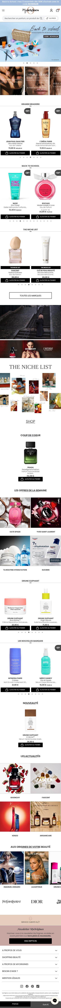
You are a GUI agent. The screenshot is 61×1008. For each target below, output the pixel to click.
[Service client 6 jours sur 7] (49, 80)
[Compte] (51, 10)
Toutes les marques (30, 295)
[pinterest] (32, 986)
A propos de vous (12, 950)
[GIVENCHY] (30, 322)
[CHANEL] (30, 42)
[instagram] (21, 986)
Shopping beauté (11, 957)
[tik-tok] (37, 986)
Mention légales (11, 978)
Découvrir (12, 852)
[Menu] (4, 10)
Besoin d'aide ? (10, 971)
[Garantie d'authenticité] (24, 80)
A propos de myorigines (15, 964)
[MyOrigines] (30, 10)
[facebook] (27, 986)
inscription (30, 941)
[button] (23, 63)
